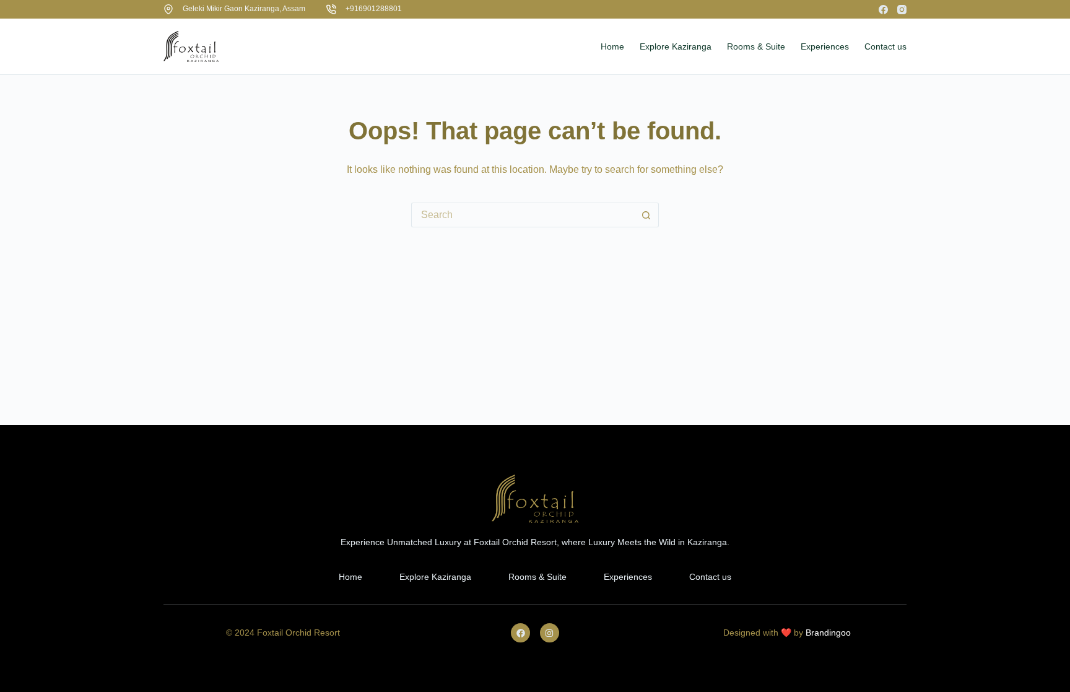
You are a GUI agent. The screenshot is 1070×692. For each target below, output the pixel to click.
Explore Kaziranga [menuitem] (675, 46)
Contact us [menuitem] (885, 46)
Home (350, 577)
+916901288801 (374, 8)
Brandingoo (828, 632)
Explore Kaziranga (435, 577)
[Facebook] (883, 9)
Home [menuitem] (612, 46)
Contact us (710, 577)
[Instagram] (902, 9)
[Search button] (646, 215)
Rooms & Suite (537, 577)
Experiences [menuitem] (825, 46)
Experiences (628, 577)
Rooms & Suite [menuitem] (756, 46)
